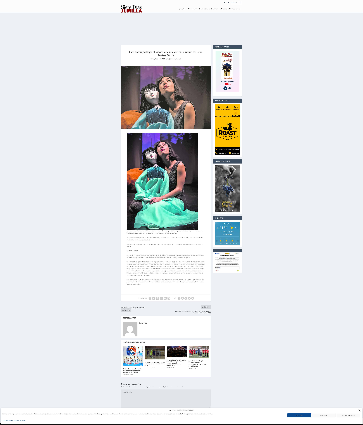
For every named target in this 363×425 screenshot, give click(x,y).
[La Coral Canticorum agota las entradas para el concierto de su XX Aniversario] (177, 351)
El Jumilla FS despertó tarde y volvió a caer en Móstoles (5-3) (155, 363)
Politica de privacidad (19, 420)
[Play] (225, 88)
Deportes (192, 9)
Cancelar (323, 415)
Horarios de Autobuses (231, 9)
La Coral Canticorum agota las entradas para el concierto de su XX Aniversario (176, 362)
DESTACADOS (164, 59)
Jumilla (182, 9)
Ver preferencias (348, 415)
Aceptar (299, 415)
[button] (359, 410)
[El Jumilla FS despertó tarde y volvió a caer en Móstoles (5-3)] (155, 352)
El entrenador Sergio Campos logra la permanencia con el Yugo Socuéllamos (198, 363)
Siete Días (143, 323)
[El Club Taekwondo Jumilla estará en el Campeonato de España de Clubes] (133, 356)
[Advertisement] (181, 27)
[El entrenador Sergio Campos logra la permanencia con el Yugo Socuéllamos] (199, 352)
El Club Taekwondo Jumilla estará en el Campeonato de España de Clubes (132, 370)
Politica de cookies (8, 420)
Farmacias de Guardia (208, 9)
